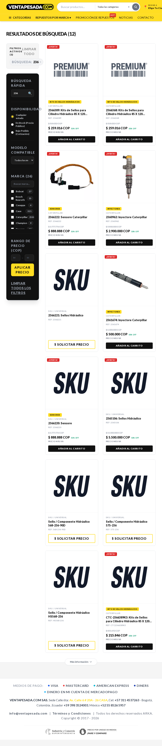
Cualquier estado (21, 116)
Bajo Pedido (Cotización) (22, 132)
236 (26, 62)
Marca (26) (22, 176)
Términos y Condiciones (71, 713)
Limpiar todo (29, 51)
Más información (79, 661)
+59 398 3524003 (76, 705)
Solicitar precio (71, 344)
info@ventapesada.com (28, 713)
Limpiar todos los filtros (21, 288)
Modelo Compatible (22, 150)
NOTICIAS (126, 17)
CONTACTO (146, 17)
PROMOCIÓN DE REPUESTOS (95, 17)
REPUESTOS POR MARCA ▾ (53, 17)
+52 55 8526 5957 (112, 705)
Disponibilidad (22, 109)
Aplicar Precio (22, 269)
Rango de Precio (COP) (20, 245)
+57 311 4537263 (127, 700)
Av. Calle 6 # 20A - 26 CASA (88, 700)
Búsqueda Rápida (21, 83)
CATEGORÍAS (22, 17)
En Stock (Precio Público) (25, 124)
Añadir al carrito (71, 139)
